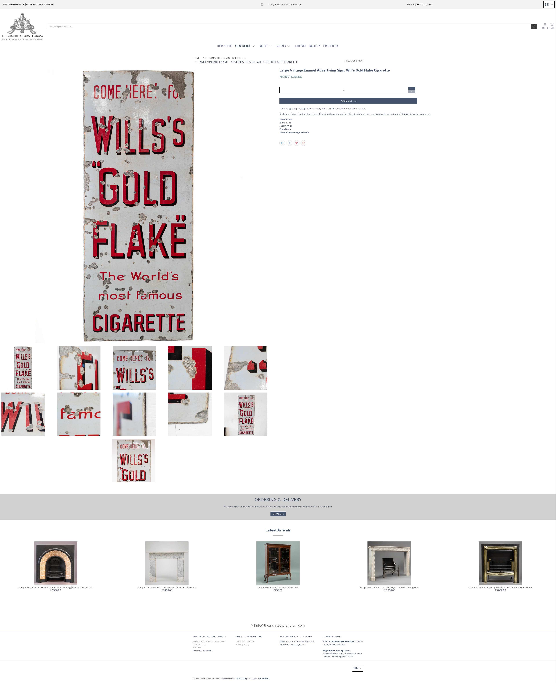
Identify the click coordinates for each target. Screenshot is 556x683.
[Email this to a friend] (303, 143)
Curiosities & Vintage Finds (225, 58)
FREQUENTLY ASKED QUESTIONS (209, 641)
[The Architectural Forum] (22, 26)
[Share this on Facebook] (289, 143)
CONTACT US (199, 644)
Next (360, 60)
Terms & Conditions (245, 641)
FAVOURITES (331, 46)
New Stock (224, 46)
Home (196, 58)
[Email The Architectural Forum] (262, 4)
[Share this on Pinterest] (296, 143)
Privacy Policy (242, 644)
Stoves (281, 46)
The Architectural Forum (209, 679)
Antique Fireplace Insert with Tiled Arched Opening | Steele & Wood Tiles (55, 587)
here (303, 644)
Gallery (314, 46)
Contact (300, 46)
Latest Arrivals (278, 530)
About (263, 46)
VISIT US (197, 647)
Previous (350, 60)
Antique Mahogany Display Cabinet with (278, 587)
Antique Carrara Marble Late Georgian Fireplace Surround (166, 587)
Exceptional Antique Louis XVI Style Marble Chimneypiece (389, 587)
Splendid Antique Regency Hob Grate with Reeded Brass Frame (500, 587)
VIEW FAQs (278, 514)
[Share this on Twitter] (282, 143)
